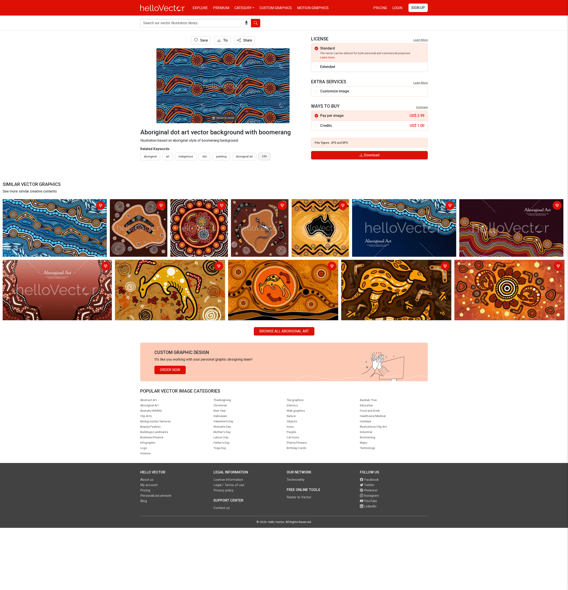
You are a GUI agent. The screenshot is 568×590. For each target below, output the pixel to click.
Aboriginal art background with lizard (256, 206)
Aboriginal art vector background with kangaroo (492, 264)
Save (203, 40)
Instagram (371, 496)
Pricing (380, 8)
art (167, 156)
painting (221, 156)
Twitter (368, 485)
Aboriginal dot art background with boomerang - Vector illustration (198, 206)
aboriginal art (244, 156)
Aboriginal (150, 156)
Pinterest (370, 490)
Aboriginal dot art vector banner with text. (385, 203)
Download (371, 155)
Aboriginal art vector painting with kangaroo (149, 264)
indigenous (186, 156)
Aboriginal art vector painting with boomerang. (137, 206)
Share (247, 40)
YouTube (370, 501)
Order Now (170, 370)
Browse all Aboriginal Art (284, 331)
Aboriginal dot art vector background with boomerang (45, 203)
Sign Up (418, 8)
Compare (422, 107)
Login (397, 8)
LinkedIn (369, 506)
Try (225, 40)
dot (204, 156)
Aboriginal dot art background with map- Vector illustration (319, 206)
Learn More (420, 40)
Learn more (327, 57)
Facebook (371, 480)
